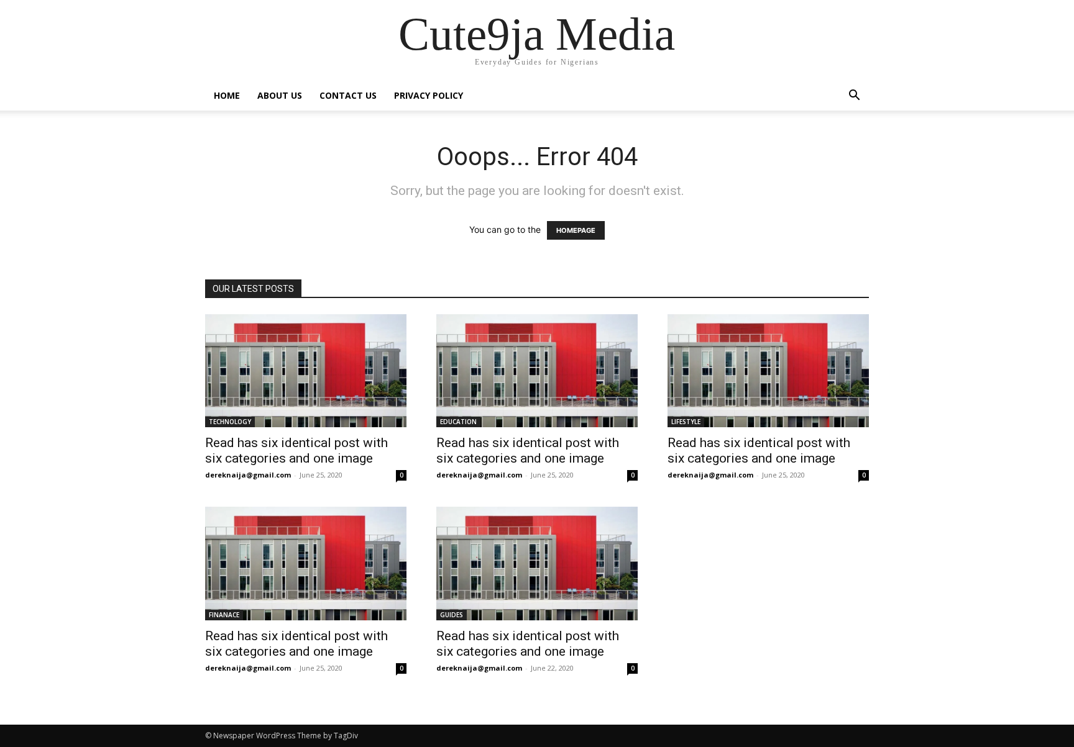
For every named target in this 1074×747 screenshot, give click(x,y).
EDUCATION (458, 421)
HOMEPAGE (575, 230)
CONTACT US (348, 95)
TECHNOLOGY (230, 421)
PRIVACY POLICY (428, 95)
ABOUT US (279, 95)
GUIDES (451, 614)
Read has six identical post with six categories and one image (296, 450)
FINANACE (224, 614)
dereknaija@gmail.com (248, 474)
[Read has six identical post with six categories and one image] (305, 370)
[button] (854, 96)
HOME (227, 95)
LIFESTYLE (685, 421)
